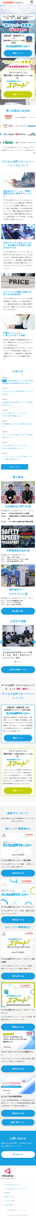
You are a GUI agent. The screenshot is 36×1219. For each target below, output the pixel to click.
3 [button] (20, 661)
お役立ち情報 (8, 1205)
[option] (18, 642)
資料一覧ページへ (18, 1122)
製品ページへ (18, 53)
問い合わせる (18, 1154)
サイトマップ (25, 1210)
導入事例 (7, 1192)
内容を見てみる (18, 873)
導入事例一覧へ (18, 611)
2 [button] (18, 661)
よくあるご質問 (9, 1200)
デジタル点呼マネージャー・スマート (15, 1188)
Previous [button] (2, 642)
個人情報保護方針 (11, 1210)
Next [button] (34, 642)
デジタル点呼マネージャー (12, 1184)
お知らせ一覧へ (14, 467)
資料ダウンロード (9, 1196)
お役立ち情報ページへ (18, 670)
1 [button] (15, 661)
